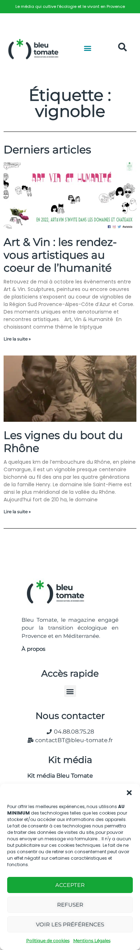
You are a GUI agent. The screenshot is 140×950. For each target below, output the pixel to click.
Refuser (70, 904)
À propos (33, 648)
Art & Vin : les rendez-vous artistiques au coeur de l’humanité (60, 255)
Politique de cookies (48, 940)
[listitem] (70, 7)
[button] (129, 792)
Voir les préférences (70, 924)
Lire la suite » (17, 339)
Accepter (70, 885)
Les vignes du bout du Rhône (63, 442)
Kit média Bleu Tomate (57, 775)
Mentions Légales (92, 940)
